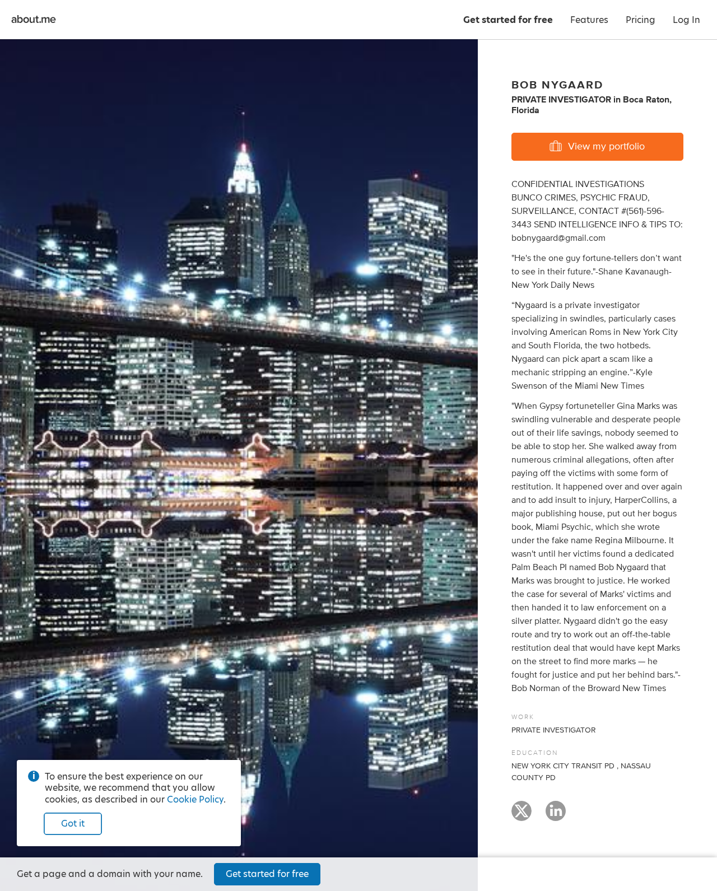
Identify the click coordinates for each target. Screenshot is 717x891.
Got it (73, 823)
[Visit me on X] (521, 816)
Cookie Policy (195, 799)
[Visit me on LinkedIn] (556, 816)
